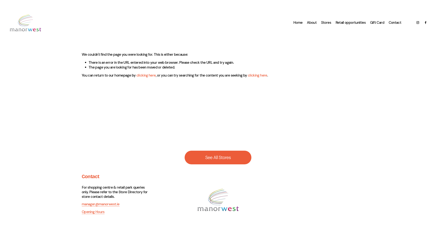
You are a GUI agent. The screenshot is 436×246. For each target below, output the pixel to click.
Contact (395, 22)
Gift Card (377, 22)
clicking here (146, 75)
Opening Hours (93, 211)
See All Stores (218, 157)
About (312, 22)
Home (298, 22)
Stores (326, 22)
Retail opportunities (351, 22)
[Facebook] (425, 22)
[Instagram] (417, 22)
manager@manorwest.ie (101, 204)
